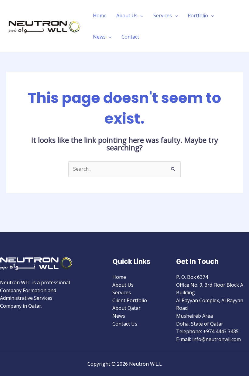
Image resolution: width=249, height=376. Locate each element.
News (99, 36)
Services (162, 15)
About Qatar (126, 308)
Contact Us (124, 323)
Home (100, 15)
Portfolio (198, 15)
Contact (130, 36)
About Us (127, 15)
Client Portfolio (129, 300)
